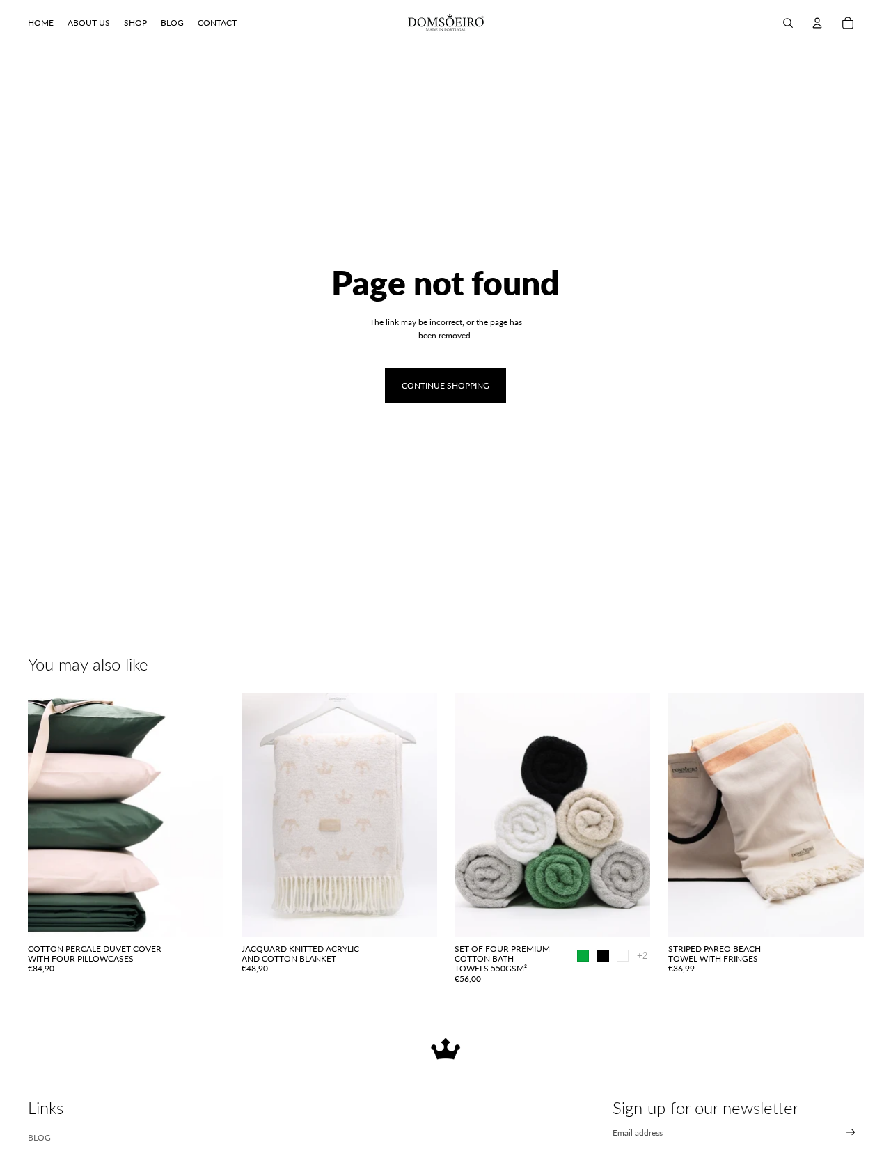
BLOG (39, 1137)
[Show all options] (642, 955)
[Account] (817, 23)
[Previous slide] (49, 815)
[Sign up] (851, 1132)
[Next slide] (202, 815)
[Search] (788, 23)
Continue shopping (445, 385)
